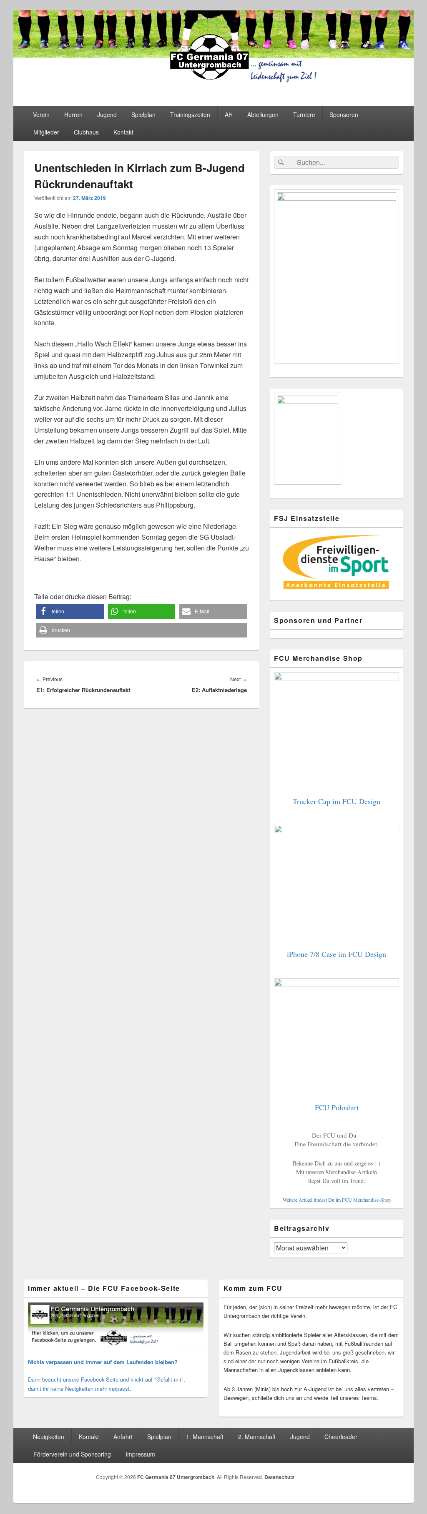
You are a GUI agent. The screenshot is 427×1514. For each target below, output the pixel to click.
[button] (70, 611)
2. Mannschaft (257, 1436)
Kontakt (123, 132)
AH (229, 114)
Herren (73, 114)
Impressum (140, 1454)
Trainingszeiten (190, 114)
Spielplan (143, 114)
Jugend (107, 114)
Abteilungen (263, 114)
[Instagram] (396, 1479)
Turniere (304, 114)
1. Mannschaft (205, 1436)
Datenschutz (279, 1477)
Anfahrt (123, 1436)
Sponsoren (343, 114)
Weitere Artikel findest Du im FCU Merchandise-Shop (337, 1199)
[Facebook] (378, 1479)
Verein (41, 114)
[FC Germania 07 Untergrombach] (213, 82)
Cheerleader (340, 1436)
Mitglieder (46, 132)
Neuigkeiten (48, 1436)
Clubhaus (86, 132)
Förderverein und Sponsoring (72, 1454)
